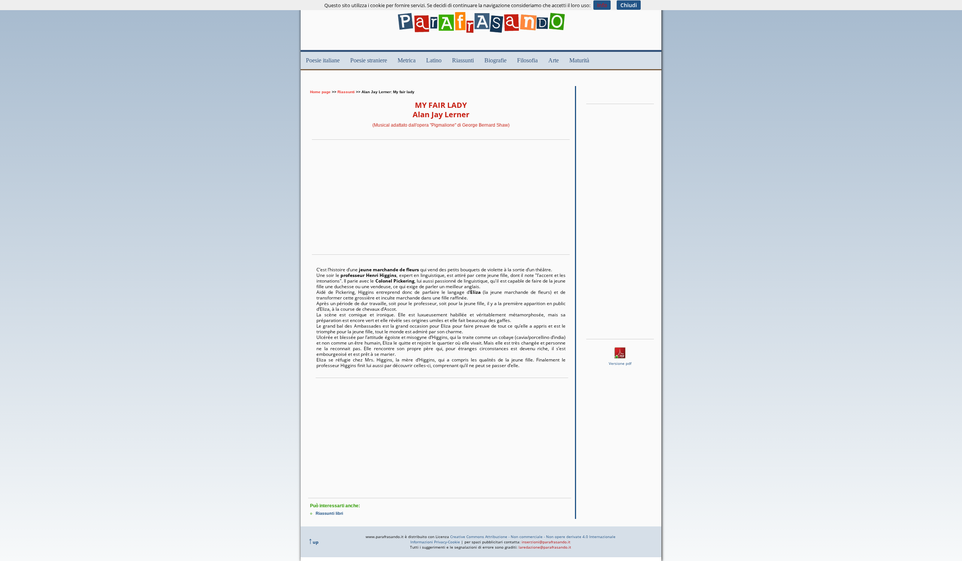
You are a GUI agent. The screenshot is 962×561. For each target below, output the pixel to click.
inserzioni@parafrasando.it (546, 541)
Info (602, 5)
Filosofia (527, 60)
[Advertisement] (445, 81)
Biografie (495, 60)
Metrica (407, 60)
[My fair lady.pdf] (620, 356)
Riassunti (463, 60)
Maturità (579, 60)
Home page (320, 92)
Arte (553, 60)
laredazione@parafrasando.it (545, 547)
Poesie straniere (368, 60)
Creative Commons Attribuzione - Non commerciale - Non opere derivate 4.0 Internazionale (533, 536)
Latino (434, 60)
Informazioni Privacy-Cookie (435, 541)
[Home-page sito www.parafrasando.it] (481, 34)
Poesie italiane (323, 60)
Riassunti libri (329, 513)
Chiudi (628, 5)
